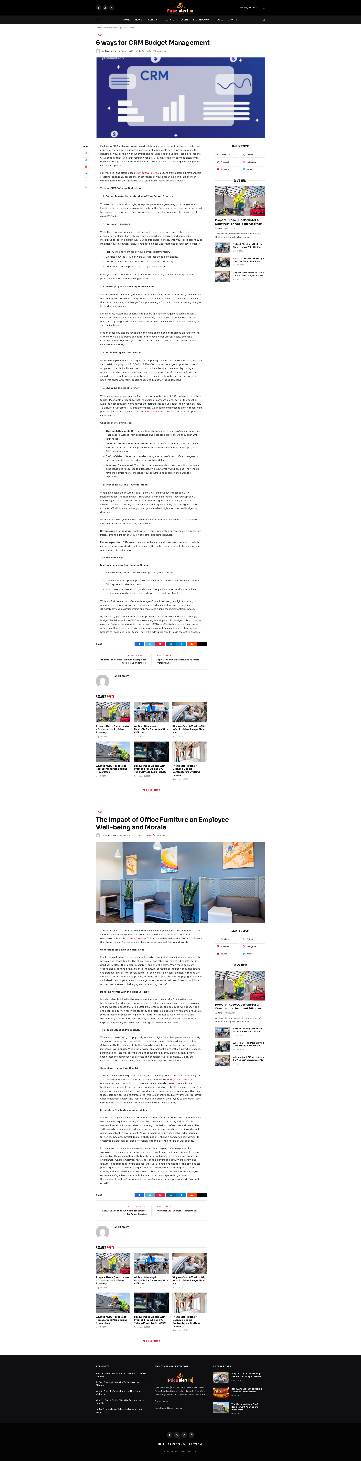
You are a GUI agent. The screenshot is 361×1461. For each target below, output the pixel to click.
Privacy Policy (176, 1444)
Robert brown (110, 51)
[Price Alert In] (180, 8)
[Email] (86, 186)
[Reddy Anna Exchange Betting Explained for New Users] (221, 1392)
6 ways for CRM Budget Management (176, 1210)
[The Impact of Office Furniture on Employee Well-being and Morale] (180, 882)
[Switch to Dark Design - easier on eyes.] (263, 8)
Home (126, 19)
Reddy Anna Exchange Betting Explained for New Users (246, 1390)
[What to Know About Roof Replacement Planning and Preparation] (113, 752)
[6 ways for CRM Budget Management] (180, 97)
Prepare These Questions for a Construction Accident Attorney (113, 729)
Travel (218, 19)
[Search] (263, 20)
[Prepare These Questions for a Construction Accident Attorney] (113, 712)
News (138, 19)
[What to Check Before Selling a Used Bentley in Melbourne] (222, 262)
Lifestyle (168, 19)
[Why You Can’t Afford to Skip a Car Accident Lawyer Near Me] (189, 712)
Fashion (152, 19)
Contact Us (196, 1444)
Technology (201, 19)
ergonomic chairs (180, 1079)
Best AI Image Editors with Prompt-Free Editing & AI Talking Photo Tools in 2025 (150, 769)
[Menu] (98, 20)
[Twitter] (86, 160)
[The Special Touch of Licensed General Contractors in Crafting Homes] (189, 752)
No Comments (144, 51)
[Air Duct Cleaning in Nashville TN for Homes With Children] (151, 712)
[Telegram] (86, 173)
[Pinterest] (86, 180)
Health (183, 19)
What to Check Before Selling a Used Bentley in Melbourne (248, 260)
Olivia (219, 228)
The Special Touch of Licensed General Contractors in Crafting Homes (186, 770)
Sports (233, 19)
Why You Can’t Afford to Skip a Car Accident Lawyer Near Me (189, 729)
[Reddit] (86, 166)
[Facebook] (86, 153)
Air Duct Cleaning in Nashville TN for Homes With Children (151, 729)
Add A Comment (151, 790)
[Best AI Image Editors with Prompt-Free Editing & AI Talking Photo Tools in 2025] (151, 752)
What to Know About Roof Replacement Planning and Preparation (111, 769)
